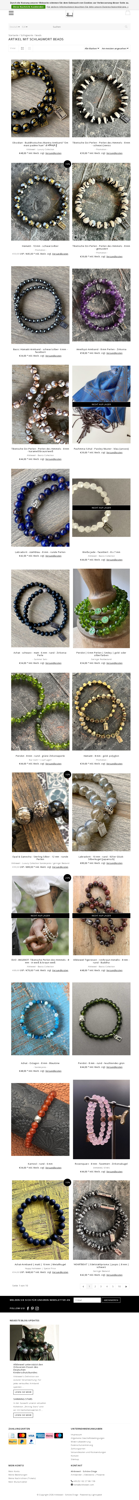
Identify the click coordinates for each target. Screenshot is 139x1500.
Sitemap (75, 1459)
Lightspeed (96, 1494)
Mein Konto (14, 1471)
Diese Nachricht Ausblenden (28, 7)
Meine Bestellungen (17, 1474)
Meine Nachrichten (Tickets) (22, 1478)
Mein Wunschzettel (17, 1482)
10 (119, 1286)
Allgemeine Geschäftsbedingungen (88, 1438)
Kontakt (75, 1455)
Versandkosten (53, 153)
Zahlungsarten (78, 1448)
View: (13, 48)
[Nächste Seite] (126, 1286)
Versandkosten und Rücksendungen (88, 1452)
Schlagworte (27, 35)
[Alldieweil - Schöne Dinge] (71, 13)
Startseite (13, 35)
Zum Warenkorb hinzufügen (40, 135)
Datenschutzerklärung (82, 1445)
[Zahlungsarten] (13, 1435)
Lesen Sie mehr (23, 1392)
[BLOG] (34, 1348)
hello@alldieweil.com (84, 1484)
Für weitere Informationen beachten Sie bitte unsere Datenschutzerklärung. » (87, 7)
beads (38, 35)
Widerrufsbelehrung (81, 1441)
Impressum (76, 1434)
